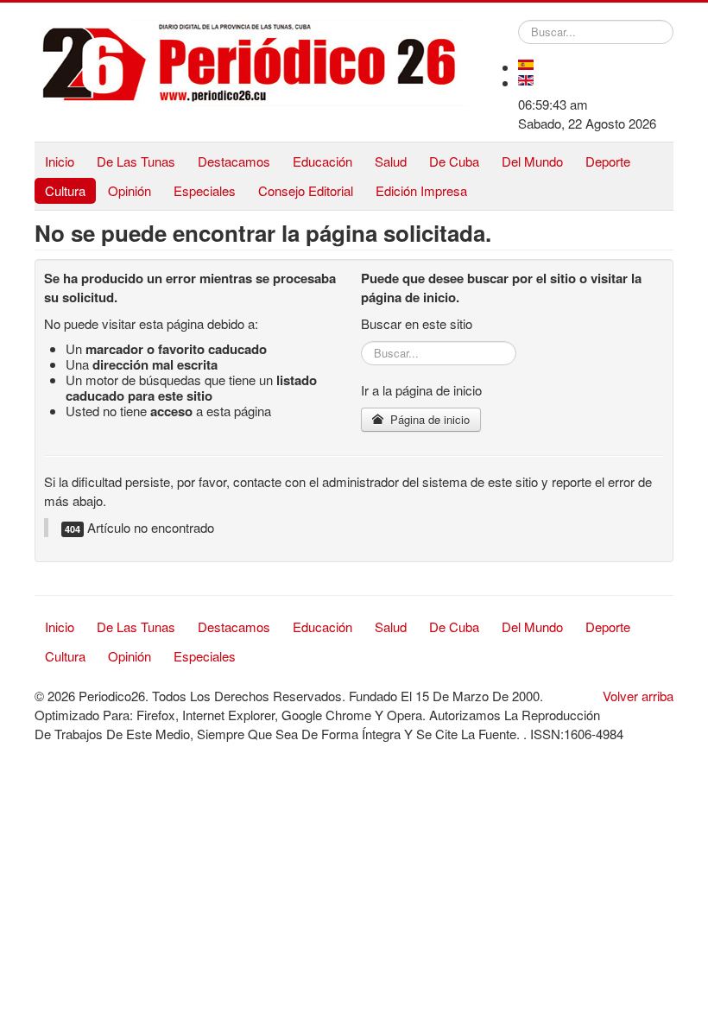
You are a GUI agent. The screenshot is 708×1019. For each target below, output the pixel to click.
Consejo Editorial (305, 190)
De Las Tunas (136, 161)
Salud (391, 161)
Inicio (59, 161)
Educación (322, 161)
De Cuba (454, 161)
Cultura (65, 190)
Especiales (205, 190)
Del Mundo (532, 161)
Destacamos (234, 161)
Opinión (129, 190)
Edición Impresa (421, 190)
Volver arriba (638, 696)
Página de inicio (428, 419)
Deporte (607, 161)
